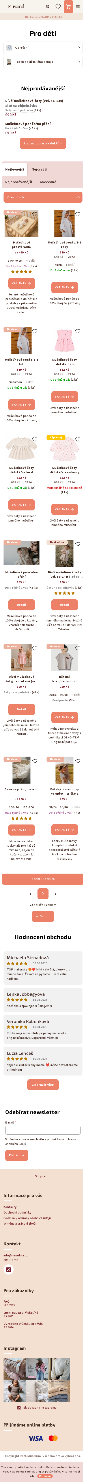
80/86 (52, 695)
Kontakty (10, 1207)
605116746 (11, 1260)
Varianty (19, 283)
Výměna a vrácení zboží (20, 1223)
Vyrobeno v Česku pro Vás (23, 1323)
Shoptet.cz (43, 1176)
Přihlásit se (16, 1155)
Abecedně (48, 182)
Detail (21, 605)
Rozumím (45, 1476)
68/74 (52, 807)
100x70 (14, 807)
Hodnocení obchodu (43, 936)
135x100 (28, 807)
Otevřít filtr (15, 197)
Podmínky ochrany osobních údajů (27, 1218)
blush (58, 265)
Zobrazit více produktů (41, 143)
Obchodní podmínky (18, 1212)
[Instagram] (9, 1269)
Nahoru (45, 916)
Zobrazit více (43, 1084)
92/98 (64, 695)
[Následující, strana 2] (43, 893)
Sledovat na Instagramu (40, 1407)
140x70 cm (15, 261)
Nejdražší (39, 169)
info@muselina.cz (16, 1255)
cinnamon (15, 382)
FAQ (6, 1301)
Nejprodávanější (18, 182)
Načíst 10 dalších (43, 879)
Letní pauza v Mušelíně (21, 1312)
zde (32, 1476)
